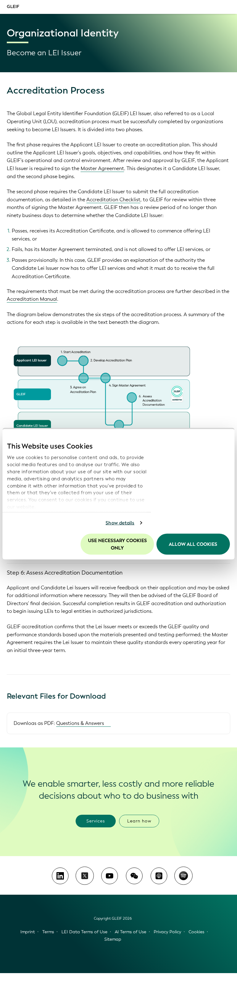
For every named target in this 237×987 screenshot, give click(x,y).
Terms (48, 932)
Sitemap (112, 939)
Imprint (27, 932)
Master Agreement (102, 168)
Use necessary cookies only (117, 544)
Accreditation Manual (32, 299)
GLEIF (13, 7)
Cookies (196, 932)
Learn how (139, 821)
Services (95, 821)
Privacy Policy (167, 932)
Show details (120, 523)
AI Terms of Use (130, 932)
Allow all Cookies (193, 544)
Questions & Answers (80, 723)
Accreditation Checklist (113, 199)
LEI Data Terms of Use (84, 932)
